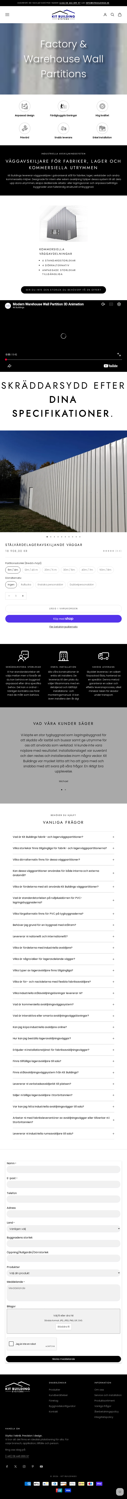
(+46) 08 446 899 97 (17, 1456)
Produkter (54, 1389)
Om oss (99, 1389)
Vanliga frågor (102, 1406)
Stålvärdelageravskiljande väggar (44, 544)
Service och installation (108, 1395)
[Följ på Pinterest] (32, 1466)
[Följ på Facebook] (7, 1466)
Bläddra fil (63, 1326)
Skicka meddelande (63, 1359)
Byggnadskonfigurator (62, 1406)
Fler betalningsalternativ (63, 626)
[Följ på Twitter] (15, 1466)
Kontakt (53, 1411)
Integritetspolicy (103, 1417)
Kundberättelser (58, 1395)
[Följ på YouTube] (41, 1466)
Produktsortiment (104, 1400)
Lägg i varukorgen (63, 608)
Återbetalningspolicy (106, 1411)
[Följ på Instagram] (24, 1466)
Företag (53, 1400)
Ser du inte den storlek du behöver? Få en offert (63, 289)
